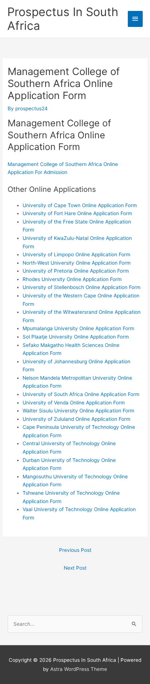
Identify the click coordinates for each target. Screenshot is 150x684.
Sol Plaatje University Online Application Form (76, 337)
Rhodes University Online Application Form (72, 279)
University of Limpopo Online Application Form (76, 254)
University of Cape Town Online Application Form (80, 205)
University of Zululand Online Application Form (76, 419)
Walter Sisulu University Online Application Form (78, 411)
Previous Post (75, 550)
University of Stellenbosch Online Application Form (82, 287)
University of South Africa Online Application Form (81, 394)
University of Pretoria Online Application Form (76, 271)
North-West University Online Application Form (77, 263)
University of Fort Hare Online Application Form (77, 213)
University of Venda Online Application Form (74, 403)
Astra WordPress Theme (78, 669)
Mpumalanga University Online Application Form (78, 328)
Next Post (75, 568)
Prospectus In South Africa (62, 19)
